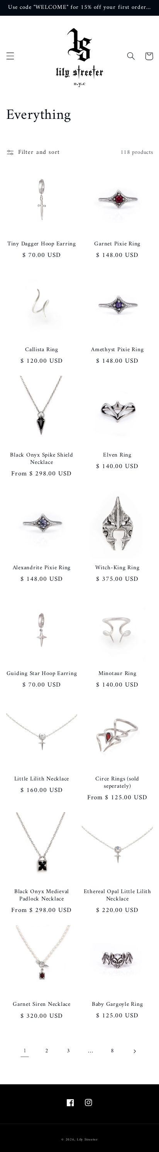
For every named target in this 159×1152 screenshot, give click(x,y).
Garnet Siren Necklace (42, 1005)
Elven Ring (117, 455)
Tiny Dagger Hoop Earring (41, 244)
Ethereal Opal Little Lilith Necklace (117, 896)
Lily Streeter (87, 1140)
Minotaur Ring (117, 674)
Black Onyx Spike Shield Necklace (41, 459)
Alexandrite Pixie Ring (42, 568)
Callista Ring (41, 350)
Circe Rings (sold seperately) (117, 783)
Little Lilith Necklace (41, 779)
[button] (10, 56)
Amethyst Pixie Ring (117, 350)
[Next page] (134, 1051)
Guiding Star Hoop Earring (42, 674)
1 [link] (25, 1050)
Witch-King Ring (117, 568)
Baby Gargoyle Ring (117, 1005)
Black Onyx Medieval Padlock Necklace (41, 896)
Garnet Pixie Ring (117, 244)
